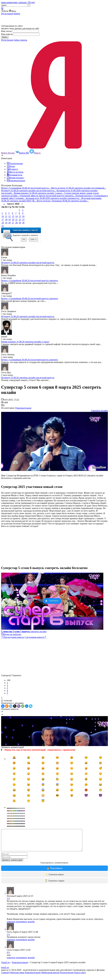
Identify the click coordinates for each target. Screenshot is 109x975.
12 (9, 216)
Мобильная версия (50, 972)
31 (3, 226)
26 (9, 222)
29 (20, 222)
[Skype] (30, 706)
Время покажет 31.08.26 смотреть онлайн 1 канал (25, 341)
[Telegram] (10, 706)
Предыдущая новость (13, 637)
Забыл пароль (20, 40)
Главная (5, 972)
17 (3, 219)
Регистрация (7, 13)
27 (13, 222)
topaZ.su (5, 967)
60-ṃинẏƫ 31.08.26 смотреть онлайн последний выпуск (27, 262)
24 (3, 222)
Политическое (67, 972)
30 (23, 222)
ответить (11, 921)
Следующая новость (34, 637)
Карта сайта (80, 972)
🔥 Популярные (54, 868)
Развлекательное (23, 408)
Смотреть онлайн (99, 410)
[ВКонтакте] (3, 706)
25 (6, 222)
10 (3, 216)
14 (16, 216)
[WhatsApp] (22, 706)
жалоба (31, 921)
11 (6, 216)
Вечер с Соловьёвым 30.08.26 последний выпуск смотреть (29, 280)
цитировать (21, 921)
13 (13, 216)
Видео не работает (12, 634)
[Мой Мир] (26, 706)
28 (16, 222)
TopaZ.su (5, 962)
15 (20, 216)
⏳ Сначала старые (54, 880)
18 (6, 219)
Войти (17, 13)
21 (16, 219)
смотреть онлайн (24, 631)
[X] (14, 706)
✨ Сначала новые (54, 874)
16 (23, 216)
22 (20, 219)
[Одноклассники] (7, 706)
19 (9, 219)
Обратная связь (16, 972)
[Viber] (18, 706)
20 (13, 219)
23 (23, 219)
